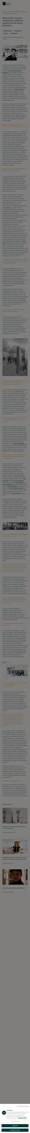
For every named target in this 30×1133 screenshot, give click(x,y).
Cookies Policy (22, 1118)
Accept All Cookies (15, 1130)
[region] (15, 1118)
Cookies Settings (15, 1121)
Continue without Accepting (23, 1106)
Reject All (15, 1125)
